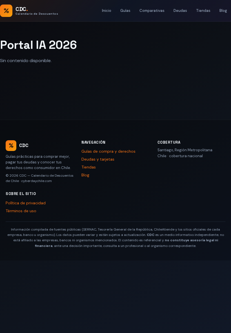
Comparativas (152, 10)
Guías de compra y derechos (108, 151)
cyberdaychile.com (36, 181)
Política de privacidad (26, 202)
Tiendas (203, 10)
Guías (125, 10)
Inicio (106, 10)
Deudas (180, 10)
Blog (223, 10)
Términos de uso (21, 210)
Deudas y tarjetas (97, 159)
